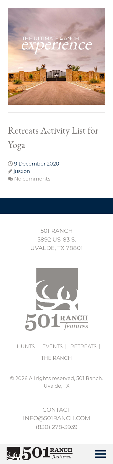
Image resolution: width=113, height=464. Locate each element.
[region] (56, 56)
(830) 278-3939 (57, 427)
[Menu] (100, 454)
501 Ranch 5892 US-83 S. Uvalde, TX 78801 (56, 239)
